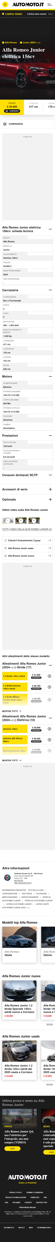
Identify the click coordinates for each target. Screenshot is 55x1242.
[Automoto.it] (28, 4)
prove (8, 1126)
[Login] (5, 4)
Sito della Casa (36, 890)
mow (31, 1228)
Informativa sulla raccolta (13, 1237)
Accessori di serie (14, 489)
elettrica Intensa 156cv (14, 750)
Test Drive (27, 893)
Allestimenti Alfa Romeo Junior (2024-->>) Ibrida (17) (24, 665)
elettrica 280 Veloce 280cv (12, 740)
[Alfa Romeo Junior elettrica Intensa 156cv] (49, 751)
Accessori (41, 893)
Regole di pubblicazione (15, 1197)
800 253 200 (18, 880)
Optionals (9, 499)
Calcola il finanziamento (20, 540)
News (46, 1126)
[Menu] (50, 4)
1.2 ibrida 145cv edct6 (14, 676)
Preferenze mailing (27, 1207)
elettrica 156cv (10, 728)
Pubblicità (35, 1197)
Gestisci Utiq (41, 1202)
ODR (45, 1197)
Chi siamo (16, 1202)
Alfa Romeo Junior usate (20, 548)
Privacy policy (15, 1192)
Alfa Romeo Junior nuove (21, 555)
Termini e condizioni (34, 1192)
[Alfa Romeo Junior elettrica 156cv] (49, 729)
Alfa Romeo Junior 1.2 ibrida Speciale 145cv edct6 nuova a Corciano (19, 1009)
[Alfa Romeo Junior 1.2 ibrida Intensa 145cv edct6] (49, 687)
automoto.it (9, 1228)
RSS (6, 1202)
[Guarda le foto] (27, 68)
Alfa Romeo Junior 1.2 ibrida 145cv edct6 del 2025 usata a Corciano (18, 1069)
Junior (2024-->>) (31, 42)
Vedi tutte (49, 1024)
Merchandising (10, 897)
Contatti (28, 1202)
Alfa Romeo (11, 42)
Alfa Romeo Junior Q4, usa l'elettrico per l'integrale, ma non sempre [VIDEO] (19, 1136)
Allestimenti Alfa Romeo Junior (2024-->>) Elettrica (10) (24, 718)
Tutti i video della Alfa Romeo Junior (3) (27, 529)
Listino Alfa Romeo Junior (19, 904)
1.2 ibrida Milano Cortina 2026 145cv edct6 (12, 699)
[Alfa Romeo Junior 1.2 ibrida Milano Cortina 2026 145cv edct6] (49, 700)
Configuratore (10, 893)
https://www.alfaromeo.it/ (23, 882)
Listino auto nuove (36, 13)
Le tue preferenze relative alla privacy (19, 1240)
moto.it (21, 1228)
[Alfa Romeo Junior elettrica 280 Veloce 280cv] (49, 739)
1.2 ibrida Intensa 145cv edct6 (11, 687)
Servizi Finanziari (30, 897)
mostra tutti (10, 711)
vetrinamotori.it (44, 1228)
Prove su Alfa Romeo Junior (39, 900)
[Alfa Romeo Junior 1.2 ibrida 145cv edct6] (49, 676)
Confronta (13, 111)
